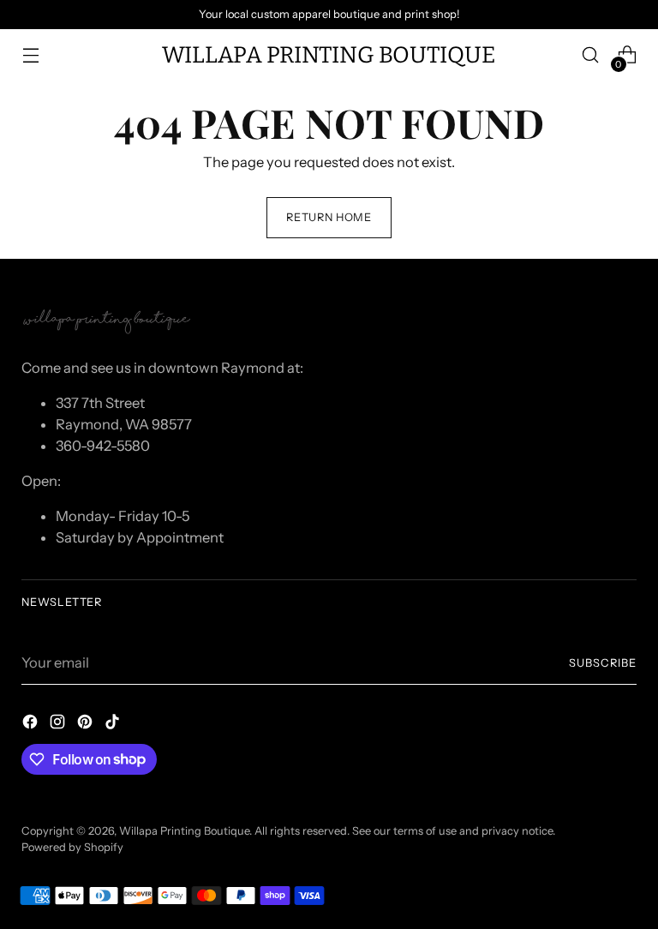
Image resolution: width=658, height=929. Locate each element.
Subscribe (603, 662)
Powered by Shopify (72, 847)
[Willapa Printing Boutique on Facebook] (31, 724)
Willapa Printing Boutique (184, 830)
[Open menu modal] (30, 55)
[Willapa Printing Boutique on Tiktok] (114, 724)
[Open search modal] (590, 55)
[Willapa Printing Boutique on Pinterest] (86, 724)
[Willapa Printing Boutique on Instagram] (59, 724)
